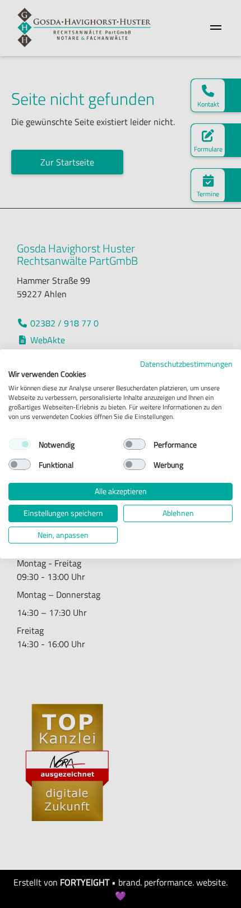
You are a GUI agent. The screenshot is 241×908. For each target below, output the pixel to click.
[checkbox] (19, 444)
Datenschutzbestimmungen (186, 364)
